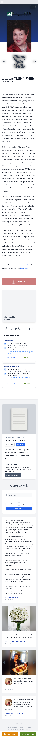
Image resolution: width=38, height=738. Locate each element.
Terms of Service (24, 729)
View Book (9, 444)
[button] (19, 618)
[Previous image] (4, 662)
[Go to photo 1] (18, 673)
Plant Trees (27, 357)
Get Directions (11, 357)
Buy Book (20, 444)
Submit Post (19, 508)
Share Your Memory (12, 475)
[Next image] (34, 662)
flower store (24, 268)
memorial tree (26, 265)
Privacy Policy (13, 729)
